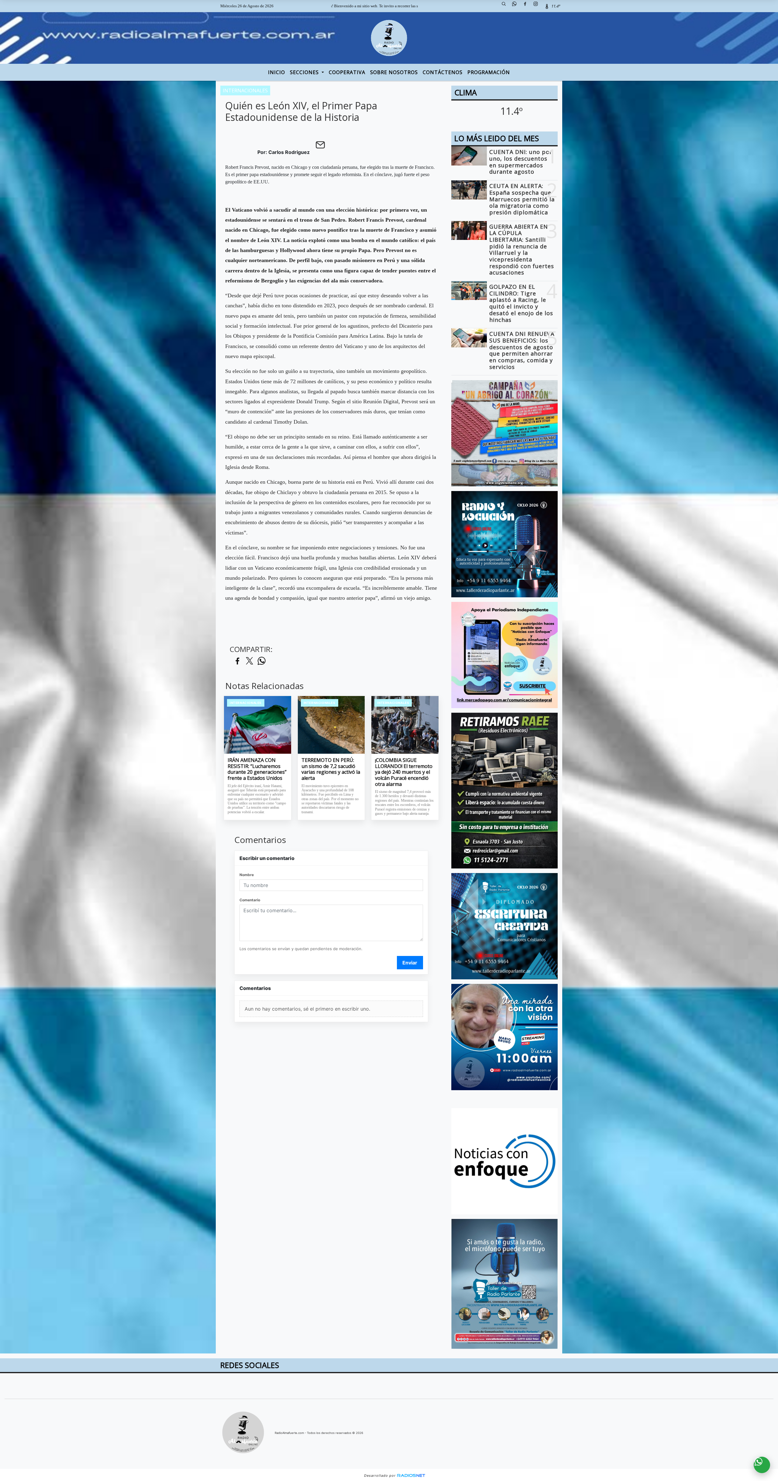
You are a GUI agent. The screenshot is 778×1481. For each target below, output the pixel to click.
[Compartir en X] (249, 661)
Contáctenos (443, 72)
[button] (506, 6)
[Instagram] (538, 6)
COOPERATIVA (347, 72)
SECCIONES (305, 72)
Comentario (249, 900)
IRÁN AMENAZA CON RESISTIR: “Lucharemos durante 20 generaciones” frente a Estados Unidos (257, 769)
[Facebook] (527, 6)
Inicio (276, 72)
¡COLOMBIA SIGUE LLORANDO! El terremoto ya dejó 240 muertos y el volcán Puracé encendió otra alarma (403, 772)
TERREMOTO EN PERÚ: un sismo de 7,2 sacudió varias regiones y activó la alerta (330, 769)
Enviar (409, 963)
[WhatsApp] (516, 6)
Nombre (246, 874)
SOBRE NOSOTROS (394, 72)
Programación (488, 72)
